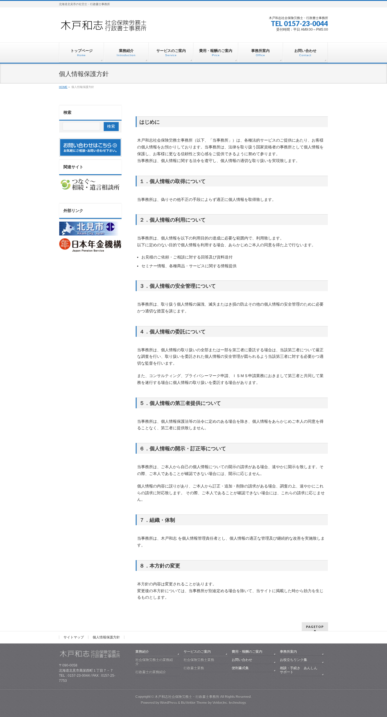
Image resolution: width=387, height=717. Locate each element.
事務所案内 (288, 651)
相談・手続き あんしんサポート (298, 670)
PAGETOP (315, 626)
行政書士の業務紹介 (150, 672)
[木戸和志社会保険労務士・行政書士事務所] (108, 27)
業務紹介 (142, 651)
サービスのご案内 (197, 651)
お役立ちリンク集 (293, 660)
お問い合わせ (242, 660)
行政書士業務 (194, 668)
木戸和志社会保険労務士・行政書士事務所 (187, 697)
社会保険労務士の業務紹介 (154, 662)
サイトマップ (73, 637)
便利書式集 (240, 668)
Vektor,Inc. (220, 703)
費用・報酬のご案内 (247, 651)
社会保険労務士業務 (199, 660)
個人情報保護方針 (106, 637)
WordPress (168, 703)
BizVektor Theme (194, 703)
